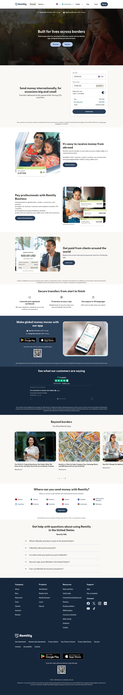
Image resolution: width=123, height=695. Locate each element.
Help (87, 4)
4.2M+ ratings (75, 13)
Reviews (17, 614)
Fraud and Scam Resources (72, 597)
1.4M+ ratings (50, 13)
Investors (18, 610)
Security (97, 641)
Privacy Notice (53, 641)
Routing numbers (68, 606)
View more (61, 510)
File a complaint (92, 593)
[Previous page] (58, 478)
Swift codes (67, 593)
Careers (17, 606)
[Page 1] (60, 478)
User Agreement (20, 641)
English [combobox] (78, 4)
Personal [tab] (32, 4)
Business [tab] (41, 4)
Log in (96, 4)
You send (75, 72)
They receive (76, 82)
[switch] (104, 92)
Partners (66, 602)
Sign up (104, 4)
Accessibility (28, 646)
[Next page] (65, 478)
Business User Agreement (37, 641)
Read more (19, 469)
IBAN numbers (67, 610)
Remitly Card (43, 593)
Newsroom (18, 597)
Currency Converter (69, 614)
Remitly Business (44, 597)
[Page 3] (63, 478)
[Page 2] (61, 478)
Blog (16, 593)
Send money (89, 111)
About (17, 589)
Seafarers (66, 623)
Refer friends (67, 619)
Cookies (37, 646)
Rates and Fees (68, 589)
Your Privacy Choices (68, 641)
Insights (65, 627)
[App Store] (47, 340)
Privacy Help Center (84, 641)
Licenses (18, 646)
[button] (58, 4)
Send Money (43, 589)
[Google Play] (27, 340)
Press (17, 602)
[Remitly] (20, 4)
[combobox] (100, 86)
